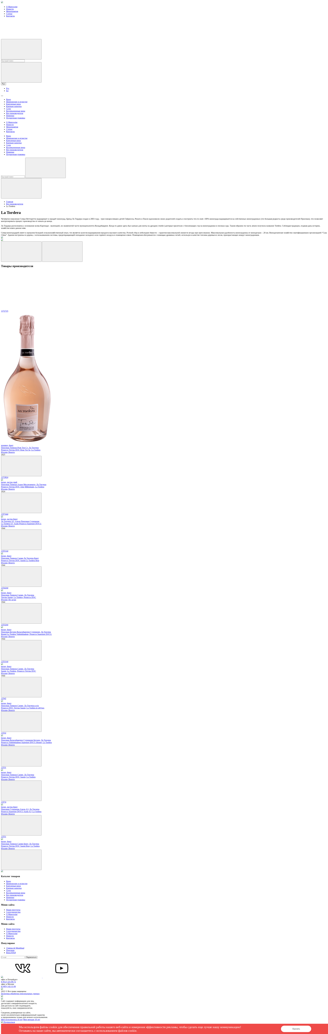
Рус (3, 84)
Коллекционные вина (15, 111)
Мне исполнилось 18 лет (12, 1019)
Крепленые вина (13, 104)
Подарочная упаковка (15, 118)
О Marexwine (11, 7)
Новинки (10, 116)
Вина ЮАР (11, 953)
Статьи (9, 14)
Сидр (8, 109)
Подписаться (31, 957)
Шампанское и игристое (16, 102)
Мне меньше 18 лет (31, 1019)
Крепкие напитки (14, 106)
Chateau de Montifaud (15, 948)
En (7, 91)
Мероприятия (12, 11)
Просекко (10, 950)
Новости (10, 9)
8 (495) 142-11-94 (8, 986)
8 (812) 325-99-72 (8, 982)
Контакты (10, 16)
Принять (296, 1029)
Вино (8, 99)
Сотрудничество (13, 912)
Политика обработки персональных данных (20, 994)
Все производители (14, 113)
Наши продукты (13, 910)
